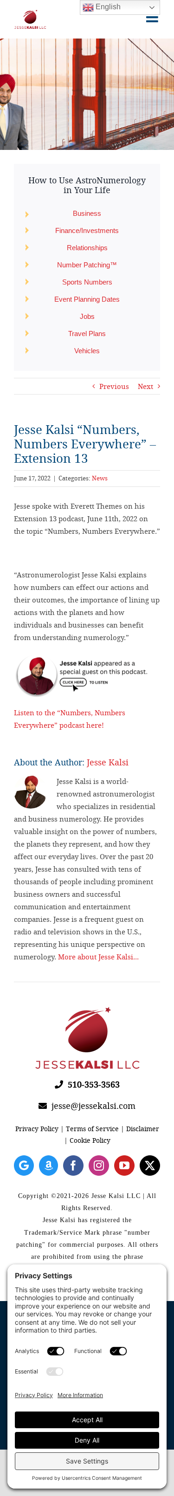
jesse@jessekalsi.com (91, 1105)
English (107, 7)
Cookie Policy (90, 1140)
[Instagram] (99, 1165)
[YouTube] (124, 1165)
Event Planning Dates (87, 299)
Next (145, 386)
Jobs (87, 316)
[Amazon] (48, 1165)
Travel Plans (87, 333)
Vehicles (87, 351)
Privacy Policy (36, 1128)
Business (87, 213)
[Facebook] (73, 1165)
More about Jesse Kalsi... (98, 956)
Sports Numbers (87, 282)
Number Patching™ (87, 265)
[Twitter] (150, 1165)
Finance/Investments (87, 230)
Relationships (87, 248)
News (100, 478)
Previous (114, 386)
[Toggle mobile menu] (153, 17)
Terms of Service (92, 1128)
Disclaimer (142, 1128)
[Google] (24, 1165)
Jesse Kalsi (108, 762)
